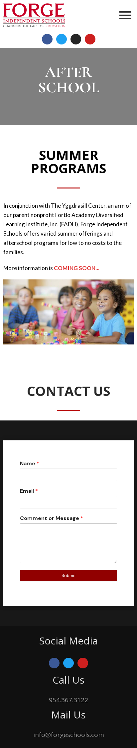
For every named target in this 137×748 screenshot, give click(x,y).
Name (29, 463)
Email (29, 491)
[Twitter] (61, 39)
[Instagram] (75, 39)
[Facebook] (47, 39)
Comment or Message (51, 518)
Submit (69, 575)
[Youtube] (90, 39)
